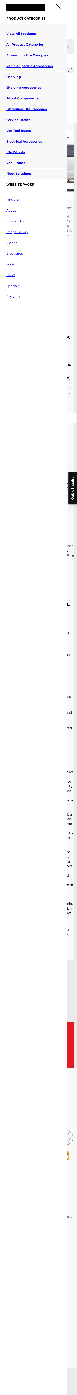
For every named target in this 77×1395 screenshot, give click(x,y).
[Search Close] (67, 46)
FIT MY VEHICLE (26, 6)
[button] (67, 136)
